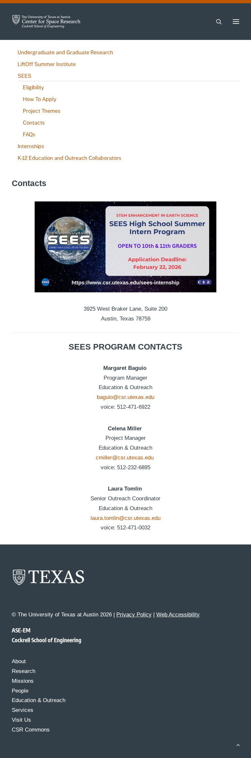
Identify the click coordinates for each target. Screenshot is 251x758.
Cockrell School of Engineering (46, 640)
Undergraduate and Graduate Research (65, 52)
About (19, 661)
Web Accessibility (178, 615)
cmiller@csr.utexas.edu (125, 458)
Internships (31, 146)
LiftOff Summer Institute (47, 64)
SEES (24, 76)
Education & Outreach (38, 700)
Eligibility (33, 87)
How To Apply (40, 99)
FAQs (29, 134)
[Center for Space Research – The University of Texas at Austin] (46, 21)
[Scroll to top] (238, 744)
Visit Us (21, 720)
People (20, 691)
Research (23, 671)
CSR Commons (31, 730)
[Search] (216, 22)
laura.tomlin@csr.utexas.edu (125, 518)
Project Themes (41, 111)
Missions (23, 681)
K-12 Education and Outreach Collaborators (69, 158)
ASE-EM (21, 630)
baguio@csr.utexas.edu (125, 397)
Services (22, 710)
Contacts (34, 123)
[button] (236, 21)
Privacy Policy (134, 615)
